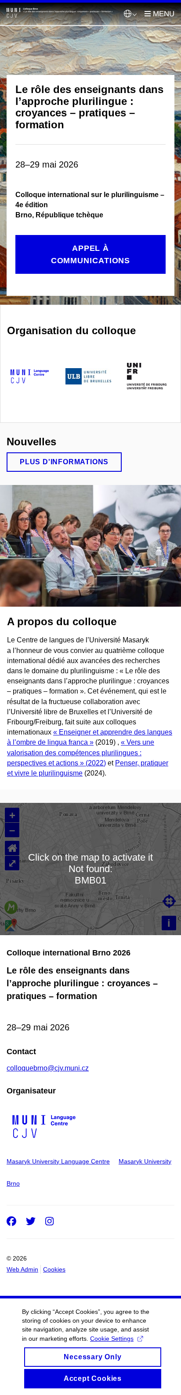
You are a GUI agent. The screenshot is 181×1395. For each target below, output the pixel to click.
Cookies (54, 1269)
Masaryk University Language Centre (58, 1161)
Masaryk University (145, 1161)
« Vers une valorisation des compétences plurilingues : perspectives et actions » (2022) (80, 752)
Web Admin (22, 1269)
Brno (13, 1183)
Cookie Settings (112, 1338)
